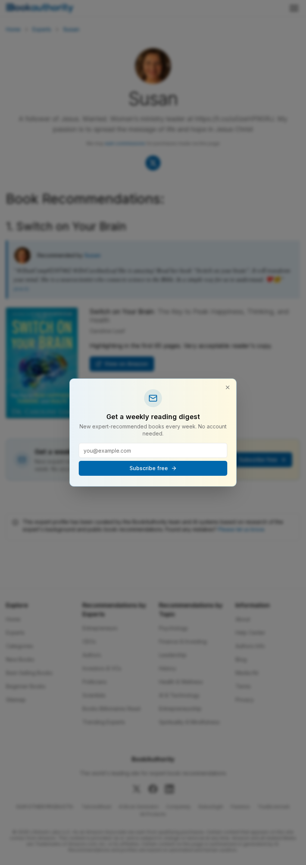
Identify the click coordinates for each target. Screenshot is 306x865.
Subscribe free (148, 468)
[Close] (227, 387)
